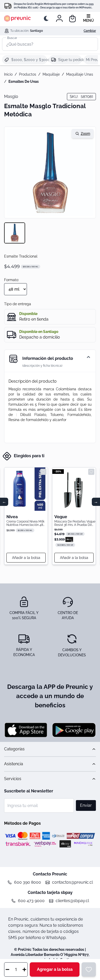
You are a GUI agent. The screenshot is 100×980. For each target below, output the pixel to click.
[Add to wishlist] (43, 472)
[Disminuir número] (7, 969)
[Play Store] (74, 730)
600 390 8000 (27, 882)
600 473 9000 (31, 900)
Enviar (86, 805)
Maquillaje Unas (79, 74)
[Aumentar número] (24, 969)
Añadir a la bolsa (26, 558)
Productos (27, 74)
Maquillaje (51, 74)
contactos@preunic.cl (72, 882)
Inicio (8, 74)
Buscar (12, 37)
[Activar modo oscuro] (47, 18)
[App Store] (26, 730)
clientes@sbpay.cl (72, 900)
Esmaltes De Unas (23, 81)
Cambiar (90, 31)
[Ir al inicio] (17, 18)
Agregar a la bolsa (55, 969)
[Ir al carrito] (72, 18)
